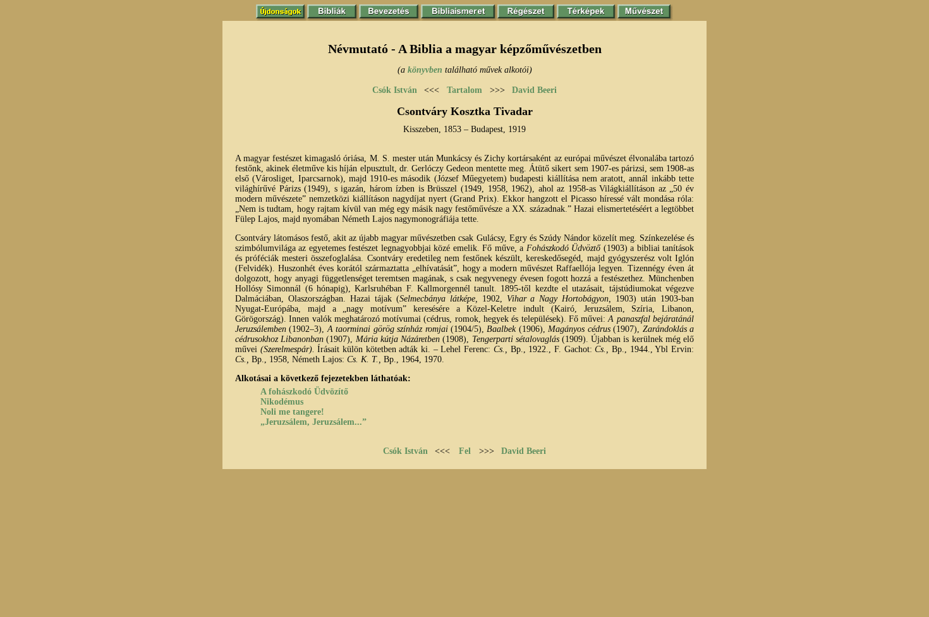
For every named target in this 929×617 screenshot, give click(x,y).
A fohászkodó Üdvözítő (304, 391)
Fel (465, 451)
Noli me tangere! (292, 412)
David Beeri (534, 90)
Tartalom (464, 90)
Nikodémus (281, 401)
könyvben (425, 70)
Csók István (394, 90)
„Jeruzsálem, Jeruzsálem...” (313, 422)
